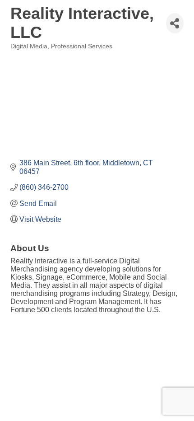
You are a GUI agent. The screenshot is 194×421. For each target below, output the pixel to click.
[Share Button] (175, 23)
